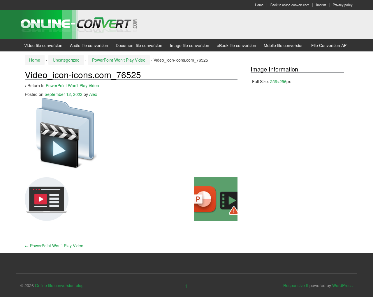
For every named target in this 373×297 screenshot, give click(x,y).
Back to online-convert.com (289, 4)
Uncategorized (66, 60)
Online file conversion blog (59, 285)
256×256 (278, 81)
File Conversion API (329, 45)
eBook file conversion (236, 45)
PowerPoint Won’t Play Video (72, 85)
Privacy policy (343, 4)
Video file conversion (43, 45)
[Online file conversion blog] (87, 24)
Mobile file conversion (284, 45)
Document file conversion (139, 45)
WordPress (342, 285)
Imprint (321, 4)
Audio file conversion (89, 45)
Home (259, 4)
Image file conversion (189, 45)
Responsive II (295, 285)
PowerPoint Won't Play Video (118, 60)
